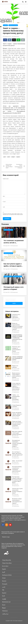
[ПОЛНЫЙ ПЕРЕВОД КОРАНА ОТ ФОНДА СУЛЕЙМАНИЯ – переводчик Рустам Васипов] (8, 336)
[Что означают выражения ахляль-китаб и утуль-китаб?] (14, 232)
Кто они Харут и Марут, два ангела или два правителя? (17, 453)
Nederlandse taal (6, 601)
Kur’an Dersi (5, 566)
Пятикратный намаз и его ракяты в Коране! (13, 288)
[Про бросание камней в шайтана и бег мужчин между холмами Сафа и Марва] (8, 478)
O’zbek (4, 578)
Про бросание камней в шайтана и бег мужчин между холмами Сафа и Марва (17, 479)
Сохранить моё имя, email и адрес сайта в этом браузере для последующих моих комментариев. (13, 214)
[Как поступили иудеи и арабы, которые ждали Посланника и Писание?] (14, 255)
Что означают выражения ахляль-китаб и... (14, 242)
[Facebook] (2, 524)
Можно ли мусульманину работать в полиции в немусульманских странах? (17, 326)
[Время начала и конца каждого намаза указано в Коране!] (8, 374)
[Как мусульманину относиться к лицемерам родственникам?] (8, 468)
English (4, 569)
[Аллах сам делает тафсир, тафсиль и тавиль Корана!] (8, 413)
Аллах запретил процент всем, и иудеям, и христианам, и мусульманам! (16, 386)
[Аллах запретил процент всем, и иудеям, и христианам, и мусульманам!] (8, 384)
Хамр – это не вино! (17, 460)
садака (18, 156)
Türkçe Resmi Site (6, 560)
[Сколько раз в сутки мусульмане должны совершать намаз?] (8, 489)
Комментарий (5, 178)
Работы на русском (13, 25)
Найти (14, 303)
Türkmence (5, 610)
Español (4, 593)
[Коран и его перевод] (8, 367)
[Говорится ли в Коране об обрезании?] (8, 316)
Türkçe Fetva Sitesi (7, 563)
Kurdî (3, 595)
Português (4, 584)
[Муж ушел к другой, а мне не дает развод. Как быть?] (8, 432)
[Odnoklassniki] (6, 524)
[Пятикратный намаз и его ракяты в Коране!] (14, 278)
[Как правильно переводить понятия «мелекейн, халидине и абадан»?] (8, 441)
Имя (4, 196)
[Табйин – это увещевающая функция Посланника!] (8, 396)
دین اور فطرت (5, 613)
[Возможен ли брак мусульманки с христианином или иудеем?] (8, 500)
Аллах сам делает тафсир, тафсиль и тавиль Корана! (17, 414)
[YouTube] (10, 524)
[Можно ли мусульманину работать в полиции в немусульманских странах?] (8, 324)
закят (8, 156)
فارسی (3, 587)
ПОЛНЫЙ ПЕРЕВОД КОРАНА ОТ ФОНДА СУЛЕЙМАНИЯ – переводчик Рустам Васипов (17, 337)
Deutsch (4, 581)
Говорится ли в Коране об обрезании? (16, 316)
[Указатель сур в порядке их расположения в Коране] (8, 348)
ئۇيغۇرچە (4, 598)
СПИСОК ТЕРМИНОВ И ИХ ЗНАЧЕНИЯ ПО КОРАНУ (17, 358)
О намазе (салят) (7, 276)
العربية (3, 572)
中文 (3, 590)
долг (5, 156)
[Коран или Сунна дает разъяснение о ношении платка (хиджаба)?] (8, 422)
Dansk (3, 604)
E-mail (4, 201)
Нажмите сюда (6, 536)
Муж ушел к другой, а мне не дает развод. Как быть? (17, 433)
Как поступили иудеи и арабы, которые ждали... (13, 265)
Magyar (4, 607)
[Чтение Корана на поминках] (8, 406)
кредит (13, 156)
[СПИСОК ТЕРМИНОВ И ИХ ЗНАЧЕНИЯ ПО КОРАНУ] (8, 358)
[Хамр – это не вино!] (8, 462)
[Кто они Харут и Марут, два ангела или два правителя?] (8, 453)
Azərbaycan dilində (7, 575)
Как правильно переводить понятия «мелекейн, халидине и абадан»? (17, 443)
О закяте (5, 25)
